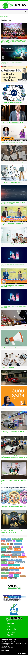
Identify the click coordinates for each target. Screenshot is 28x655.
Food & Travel (10, 623)
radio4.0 (3, 544)
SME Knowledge (11, 628)
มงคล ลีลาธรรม (22, 557)
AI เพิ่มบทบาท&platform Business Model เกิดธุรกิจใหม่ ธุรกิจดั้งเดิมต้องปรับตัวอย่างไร (12, 286)
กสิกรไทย (3, 549)
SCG (8, 544)
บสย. (23, 554)
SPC (22, 546)
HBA (14, 541)
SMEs (11, 546)
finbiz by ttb (9, 541)
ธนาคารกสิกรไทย (5, 552)
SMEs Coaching (16, 546)
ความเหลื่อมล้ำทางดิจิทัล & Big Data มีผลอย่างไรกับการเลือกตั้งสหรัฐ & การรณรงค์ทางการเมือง (13, 203)
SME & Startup (11, 632)
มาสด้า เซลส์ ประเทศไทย (14, 560)
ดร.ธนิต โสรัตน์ (17, 549)
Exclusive (9, 622)
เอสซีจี (11, 575)
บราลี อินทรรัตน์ (17, 554)
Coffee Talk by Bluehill (17, 538)
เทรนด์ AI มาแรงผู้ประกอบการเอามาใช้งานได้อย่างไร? (12, 102)
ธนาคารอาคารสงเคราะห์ (17, 552)
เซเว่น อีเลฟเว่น (13, 570)
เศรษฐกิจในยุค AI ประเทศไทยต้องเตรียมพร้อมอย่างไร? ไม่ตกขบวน (12, 224)
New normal (19, 541)
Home (8, 620)
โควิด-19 (4, 578)
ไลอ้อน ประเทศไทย (12, 578)
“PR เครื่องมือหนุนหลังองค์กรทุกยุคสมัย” (9, 347)
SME (11, 544)
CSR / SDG (10, 634)
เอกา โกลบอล (4, 575)
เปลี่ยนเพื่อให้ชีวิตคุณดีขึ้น (15, 572)
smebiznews (18, 544)
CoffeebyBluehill (6, 538)
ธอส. (2, 554)
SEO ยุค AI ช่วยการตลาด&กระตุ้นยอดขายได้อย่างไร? (12, 182)
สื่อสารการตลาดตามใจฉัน (16, 567)
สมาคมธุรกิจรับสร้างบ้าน (14, 565)
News (8, 626)
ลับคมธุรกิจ (19, 562)
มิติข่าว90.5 (4, 562)
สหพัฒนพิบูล (4, 567)
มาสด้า (3, 559)
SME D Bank (4, 546)
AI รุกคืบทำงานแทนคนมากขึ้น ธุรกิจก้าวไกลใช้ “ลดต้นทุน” (12, 122)
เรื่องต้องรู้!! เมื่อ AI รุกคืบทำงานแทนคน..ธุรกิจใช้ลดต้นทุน (12, 142)
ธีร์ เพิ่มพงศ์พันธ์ (8, 554)
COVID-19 (3, 541)
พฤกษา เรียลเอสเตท (5, 557)
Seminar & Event (11, 629)
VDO (8, 635)
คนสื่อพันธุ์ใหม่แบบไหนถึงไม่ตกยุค (8, 367)
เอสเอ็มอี (16, 575)
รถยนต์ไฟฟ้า (10, 562)
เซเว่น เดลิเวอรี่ (4, 573)
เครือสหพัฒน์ (4, 570)
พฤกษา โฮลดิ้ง (14, 557)
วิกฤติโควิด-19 (4, 565)
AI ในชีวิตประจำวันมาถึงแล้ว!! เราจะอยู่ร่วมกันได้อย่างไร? (12, 82)
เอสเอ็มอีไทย (23, 575)
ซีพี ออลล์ (10, 549)
